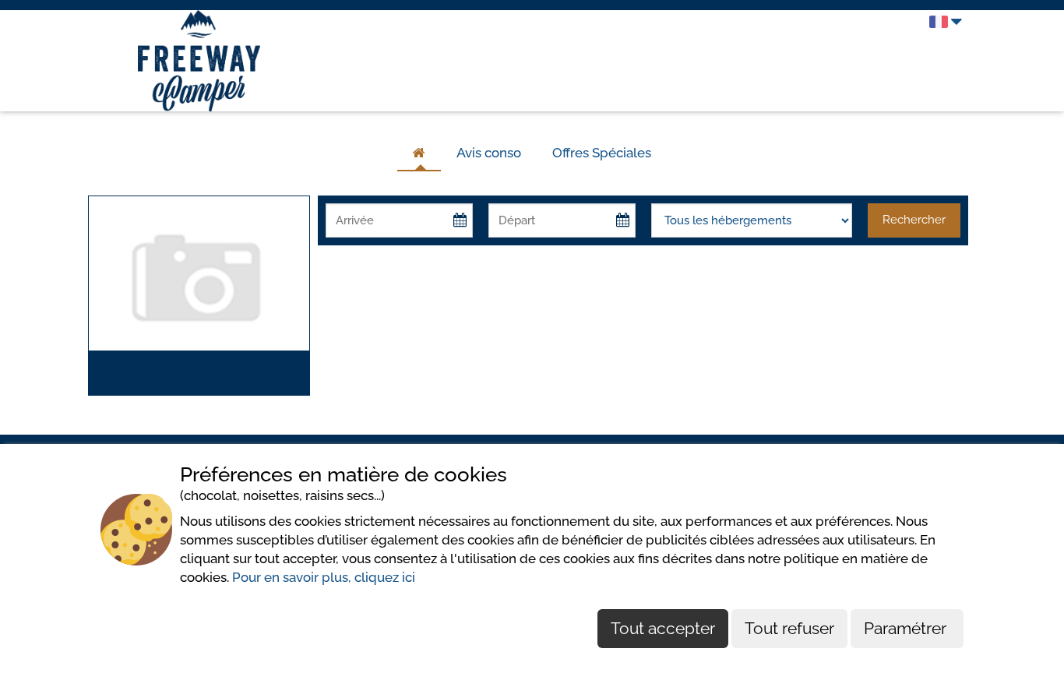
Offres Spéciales (601, 152)
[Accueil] (419, 153)
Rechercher (914, 220)
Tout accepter (663, 628)
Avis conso (488, 152)
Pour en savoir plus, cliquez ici (323, 577)
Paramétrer (907, 628)
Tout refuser (789, 628)
